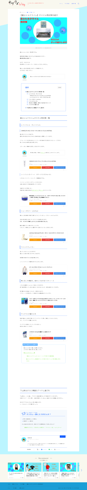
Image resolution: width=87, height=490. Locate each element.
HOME (9, 484)
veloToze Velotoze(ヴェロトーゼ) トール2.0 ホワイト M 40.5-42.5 (46, 233)
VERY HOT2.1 (35, 190)
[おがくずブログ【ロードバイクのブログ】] (17, 3)
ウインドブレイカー (33, 101)
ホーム (61, 3)
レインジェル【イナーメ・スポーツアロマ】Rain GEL (40, 97)
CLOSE (59, 87)
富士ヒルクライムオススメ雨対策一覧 (35, 91)
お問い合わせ (21, 488)
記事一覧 (74, 3)
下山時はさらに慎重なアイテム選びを (35, 107)
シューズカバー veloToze (35, 99)
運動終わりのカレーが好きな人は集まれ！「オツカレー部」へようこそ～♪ (42, 427)
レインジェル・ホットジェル (35, 93)
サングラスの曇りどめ (34, 104)
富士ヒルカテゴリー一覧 (29, 352)
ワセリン (43, 152)
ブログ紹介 (67, 3)
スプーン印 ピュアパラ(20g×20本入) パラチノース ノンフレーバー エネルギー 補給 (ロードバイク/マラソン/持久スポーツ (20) (47, 299)
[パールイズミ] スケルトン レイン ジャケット (40, 267)
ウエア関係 (30, 12)
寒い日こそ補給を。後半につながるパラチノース (40, 102)
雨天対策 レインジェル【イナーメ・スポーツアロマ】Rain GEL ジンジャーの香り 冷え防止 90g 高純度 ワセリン (47, 196)
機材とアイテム (15, 484)
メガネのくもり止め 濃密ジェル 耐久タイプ (40, 332)
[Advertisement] (43, 375)
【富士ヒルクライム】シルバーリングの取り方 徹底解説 (40, 356)
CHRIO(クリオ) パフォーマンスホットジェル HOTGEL (40, 95)
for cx (41, 190)
